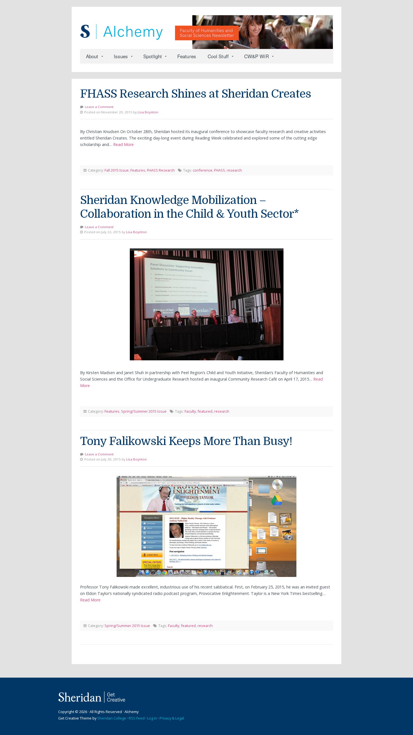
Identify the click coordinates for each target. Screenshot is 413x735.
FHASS (219, 170)
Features (186, 56)
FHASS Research (161, 170)
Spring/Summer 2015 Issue (144, 411)
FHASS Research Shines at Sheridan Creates (195, 93)
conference (202, 170)
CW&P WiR (256, 56)
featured (205, 411)
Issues (121, 56)
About (92, 56)
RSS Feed (137, 718)
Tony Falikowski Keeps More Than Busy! (186, 441)
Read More (123, 144)
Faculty (190, 411)
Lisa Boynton (148, 112)
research (234, 170)
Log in (152, 718)
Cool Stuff (218, 56)
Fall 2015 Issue (117, 170)
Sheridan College (111, 718)
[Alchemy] (206, 29)
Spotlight (152, 56)
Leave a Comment (99, 107)
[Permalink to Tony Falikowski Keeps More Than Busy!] (206, 526)
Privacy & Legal (172, 718)
